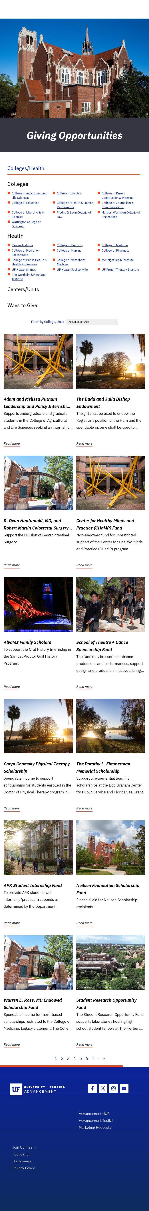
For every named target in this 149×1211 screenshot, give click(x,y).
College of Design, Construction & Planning (117, 195)
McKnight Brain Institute (118, 260)
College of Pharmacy (115, 250)
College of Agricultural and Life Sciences (29, 195)
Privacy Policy (23, 1167)
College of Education (25, 203)
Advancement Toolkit (96, 1120)
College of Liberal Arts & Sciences (28, 215)
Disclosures (21, 1161)
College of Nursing (69, 250)
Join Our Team (24, 1147)
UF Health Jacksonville (72, 269)
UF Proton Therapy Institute (120, 269)
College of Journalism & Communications (118, 205)
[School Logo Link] (40, 1089)
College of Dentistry (70, 245)
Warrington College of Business (26, 224)
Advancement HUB (94, 1113)
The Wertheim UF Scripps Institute (28, 277)
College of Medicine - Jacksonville (26, 253)
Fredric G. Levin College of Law (74, 215)
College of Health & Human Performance (75, 205)
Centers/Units (23, 289)
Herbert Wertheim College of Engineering (121, 215)
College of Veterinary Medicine (71, 262)
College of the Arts (69, 193)
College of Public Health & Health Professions (29, 262)
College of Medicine (115, 245)
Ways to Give (22, 305)
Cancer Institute (22, 245)
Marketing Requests (95, 1127)
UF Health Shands (24, 269)
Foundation (21, 1154)
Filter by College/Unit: (47, 322)
